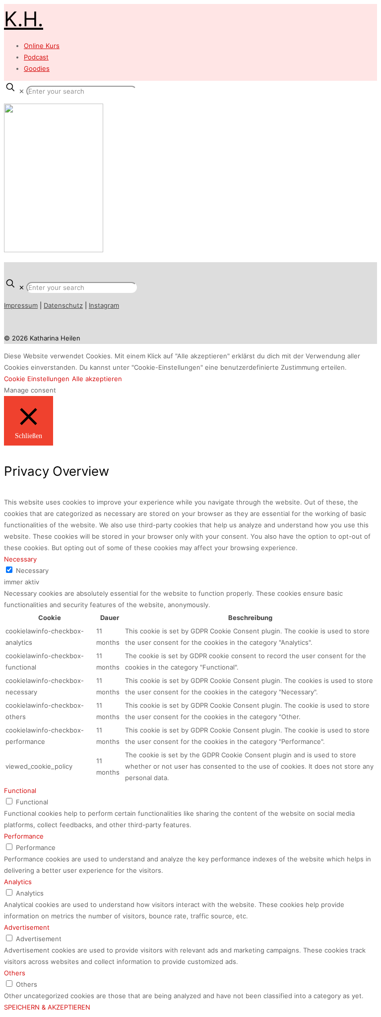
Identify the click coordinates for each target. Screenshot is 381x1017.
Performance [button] (24, 836)
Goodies (37, 68)
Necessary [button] (20, 559)
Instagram (104, 305)
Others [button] (14, 973)
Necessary (32, 570)
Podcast (36, 57)
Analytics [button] (18, 882)
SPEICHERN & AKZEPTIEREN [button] (47, 1007)
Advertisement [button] (27, 927)
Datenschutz (63, 305)
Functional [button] (20, 790)
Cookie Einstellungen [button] (36, 379)
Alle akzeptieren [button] (97, 379)
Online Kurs (42, 46)
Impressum (21, 305)
